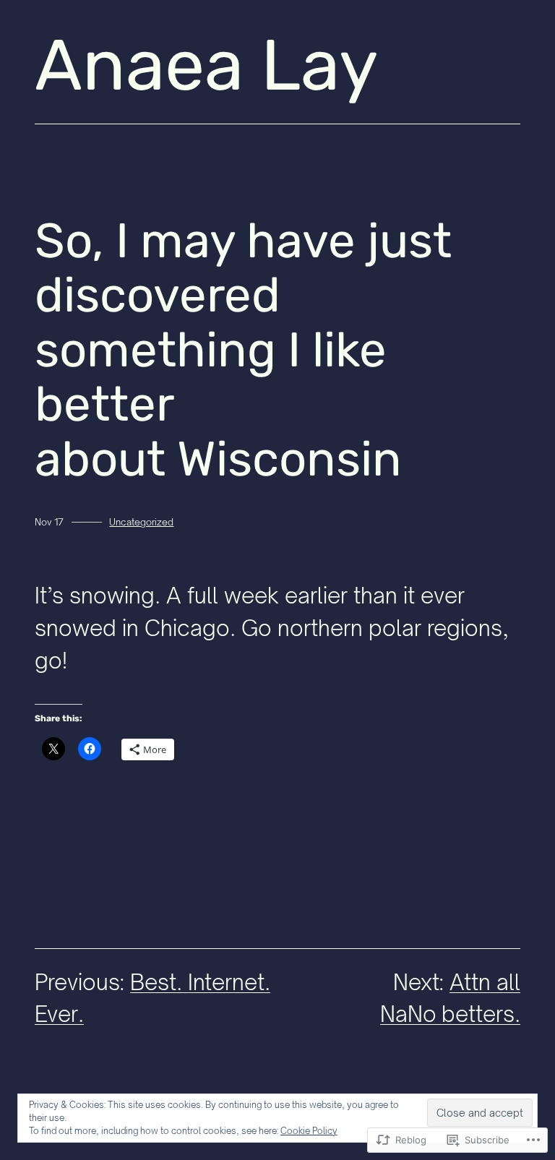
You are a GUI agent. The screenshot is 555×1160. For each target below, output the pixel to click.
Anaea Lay (206, 65)
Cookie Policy (308, 1130)
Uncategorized (141, 522)
